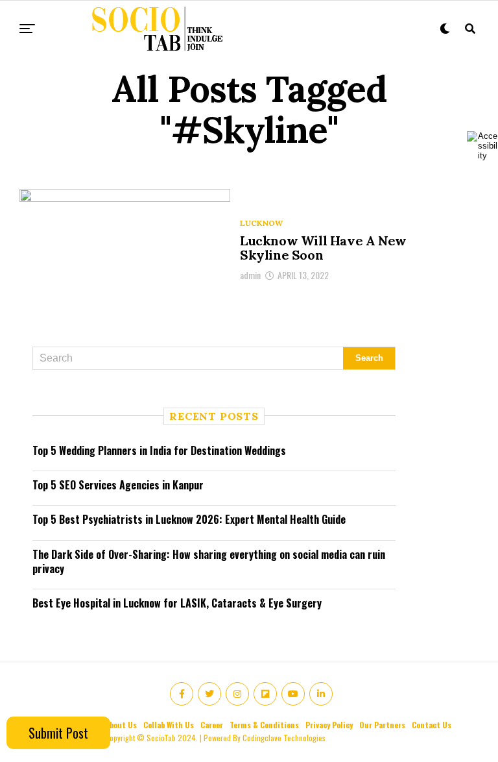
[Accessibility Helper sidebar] (482, 145)
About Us (121, 724)
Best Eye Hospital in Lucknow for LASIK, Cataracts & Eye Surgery (177, 603)
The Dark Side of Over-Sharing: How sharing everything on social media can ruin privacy (208, 561)
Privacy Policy (329, 724)
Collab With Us (168, 724)
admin (250, 275)
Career (211, 724)
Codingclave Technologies (284, 737)
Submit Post (58, 733)
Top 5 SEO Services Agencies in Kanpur (118, 485)
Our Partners (382, 724)
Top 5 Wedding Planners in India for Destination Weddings (159, 450)
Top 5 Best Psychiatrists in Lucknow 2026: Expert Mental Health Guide (189, 519)
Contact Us (431, 724)
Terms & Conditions (264, 724)
